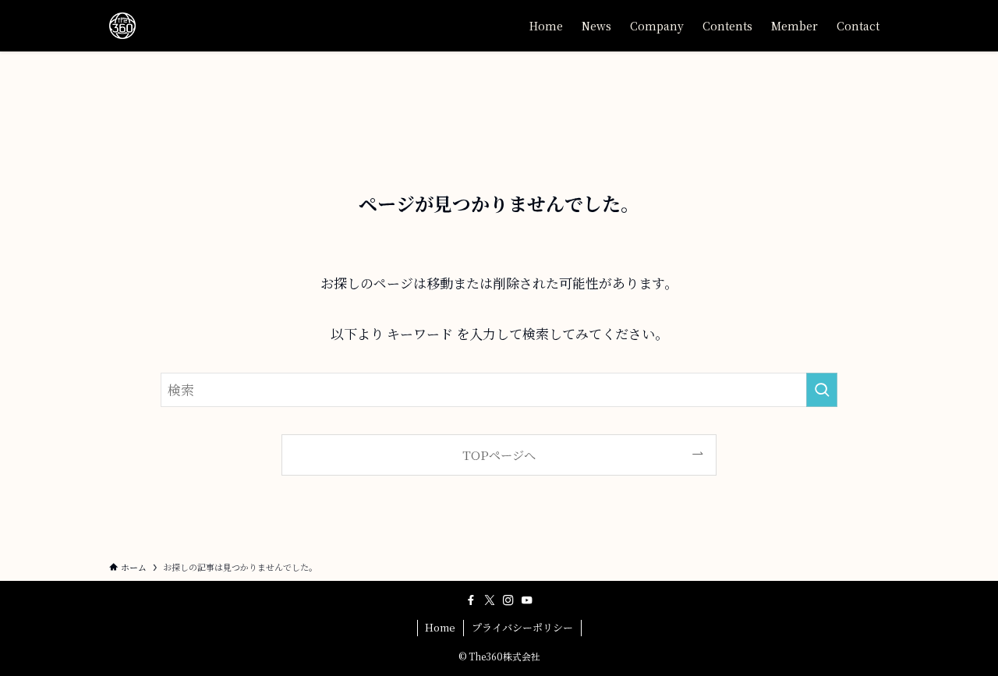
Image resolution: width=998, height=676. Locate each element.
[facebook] (471, 600)
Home (440, 627)
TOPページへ (499, 454)
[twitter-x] (490, 600)
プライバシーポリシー (522, 627)
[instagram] (508, 600)
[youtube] (527, 600)
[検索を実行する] (821, 390)
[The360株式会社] (122, 25)
